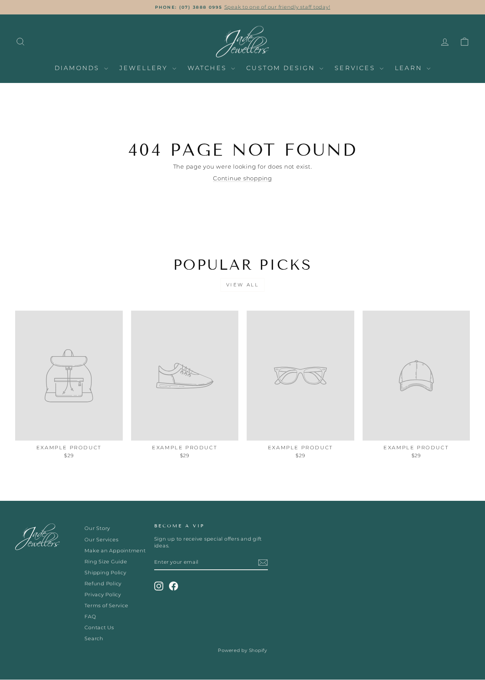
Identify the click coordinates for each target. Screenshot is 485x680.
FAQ (90, 616)
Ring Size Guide (105, 561)
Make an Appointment (115, 550)
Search (93, 638)
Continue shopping (242, 178)
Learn (410, 68)
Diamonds (78, 68)
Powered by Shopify (242, 650)
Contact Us (99, 627)
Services (356, 68)
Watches (209, 68)
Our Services (101, 539)
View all (242, 285)
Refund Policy (103, 583)
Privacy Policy (102, 594)
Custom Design (282, 68)
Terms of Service (106, 605)
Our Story (97, 528)
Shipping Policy (105, 572)
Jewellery (145, 68)
